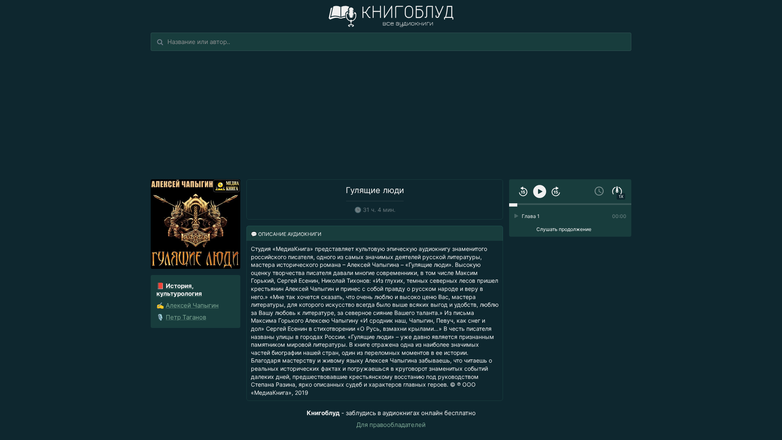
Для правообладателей (391, 425)
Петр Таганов (186, 317)
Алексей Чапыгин (192, 305)
